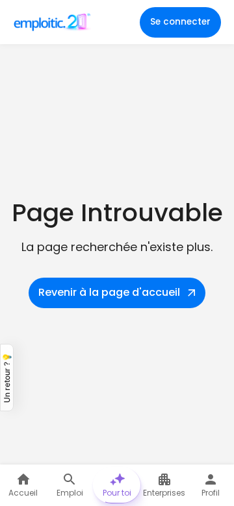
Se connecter (180, 22)
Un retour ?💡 (7, 377)
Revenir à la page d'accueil (109, 292)
